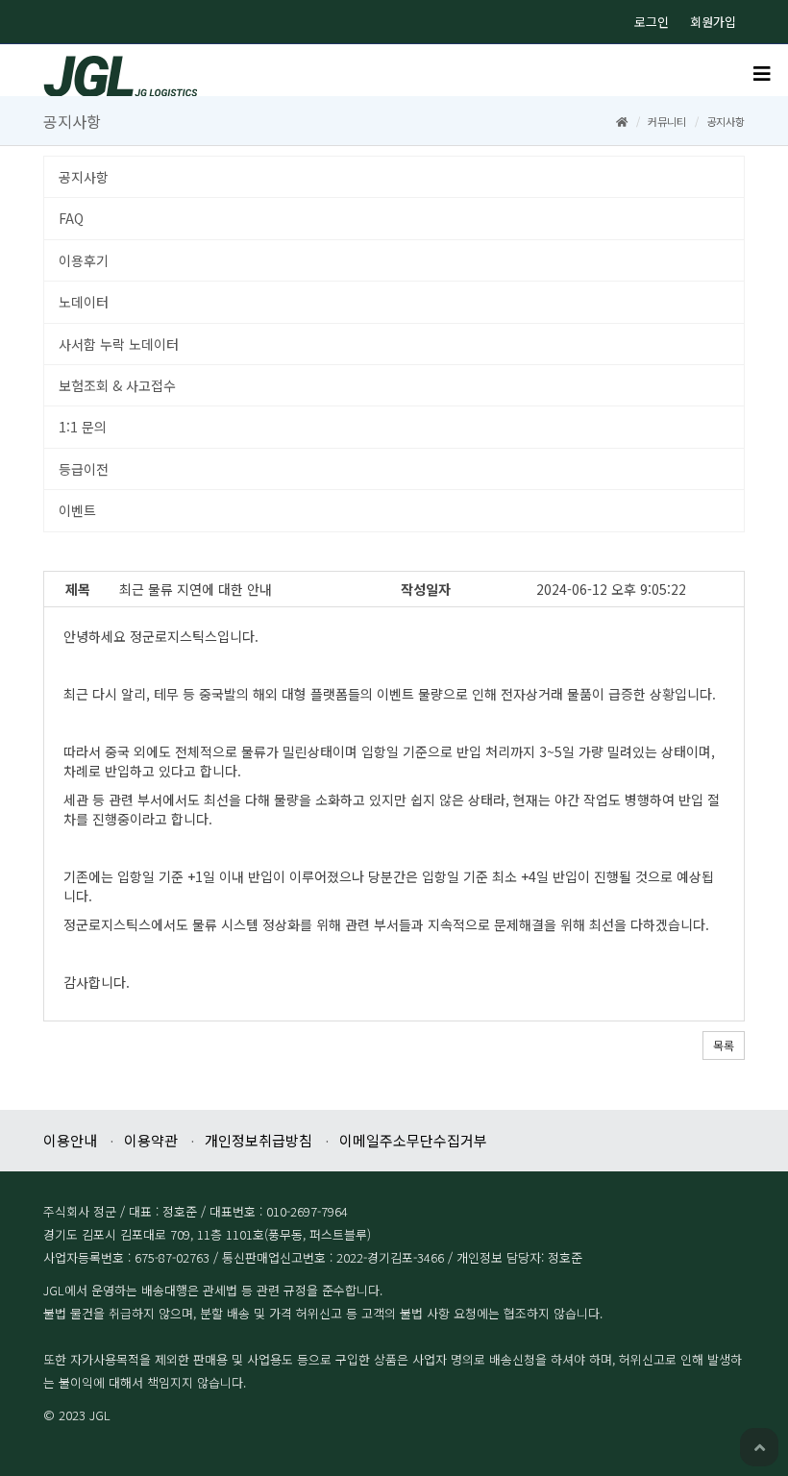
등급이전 (84, 469)
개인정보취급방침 (258, 1140)
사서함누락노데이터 (119, 344)
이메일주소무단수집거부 (413, 1140)
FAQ (71, 218)
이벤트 (77, 510)
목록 (723, 1045)
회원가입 (713, 21)
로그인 (651, 21)
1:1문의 (83, 426)
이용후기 (84, 260)
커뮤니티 (667, 121)
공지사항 (84, 176)
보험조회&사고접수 (117, 385)
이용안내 (70, 1140)
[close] (762, 75)
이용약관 (151, 1140)
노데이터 (84, 301)
